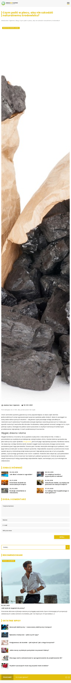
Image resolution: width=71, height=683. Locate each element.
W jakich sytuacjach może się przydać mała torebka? (29, 666)
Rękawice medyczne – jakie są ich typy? (24, 635)
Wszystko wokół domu (11, 28)
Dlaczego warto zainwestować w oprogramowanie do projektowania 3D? (36, 658)
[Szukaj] (68, 547)
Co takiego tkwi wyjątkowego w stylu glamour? (57, 492)
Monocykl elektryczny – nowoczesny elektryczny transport (31, 627)
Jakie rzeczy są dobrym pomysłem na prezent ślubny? (29, 650)
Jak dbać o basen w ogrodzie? (21, 474)
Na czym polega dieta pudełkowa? (28, 677)
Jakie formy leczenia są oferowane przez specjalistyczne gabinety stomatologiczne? (33, 608)
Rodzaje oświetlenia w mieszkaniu (18, 492)
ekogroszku (27, 442)
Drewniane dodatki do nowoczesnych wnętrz (18, 484)
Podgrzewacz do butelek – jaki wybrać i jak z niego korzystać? (32, 642)
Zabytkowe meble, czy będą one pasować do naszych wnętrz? (57, 484)
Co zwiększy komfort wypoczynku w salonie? (54, 475)
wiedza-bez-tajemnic (11, 405)
